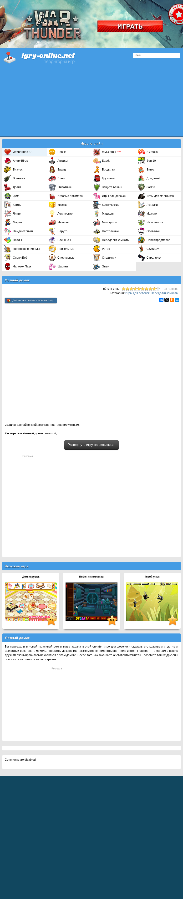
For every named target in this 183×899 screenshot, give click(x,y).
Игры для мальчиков (160, 196)
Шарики (62, 266)
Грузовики (109, 178)
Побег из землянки (91, 576)
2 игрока (152, 152)
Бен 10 (151, 160)
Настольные (110, 231)
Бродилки (108, 169)
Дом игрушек (31, 576)
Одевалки (153, 231)
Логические (65, 213)
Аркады (62, 160)
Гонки (61, 178)
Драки (17, 187)
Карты (17, 204)
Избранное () (22, 152)
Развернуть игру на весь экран (91, 445)
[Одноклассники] (172, 300)
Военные (19, 178)
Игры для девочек (114, 196)
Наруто (62, 231)
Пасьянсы (64, 240)
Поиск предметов (158, 240)
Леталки (152, 204)
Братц (61, 169)
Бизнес (18, 169)
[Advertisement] (91, 102)
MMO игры (111, 152)
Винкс (150, 169)
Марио (17, 222)
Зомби (151, 187)
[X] (166, 300)
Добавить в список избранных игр (32, 300)
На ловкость (155, 222)
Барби (106, 160)
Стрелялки (154, 257)
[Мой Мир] (177, 300)
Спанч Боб (20, 257)
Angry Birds (20, 160)
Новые (61, 152)
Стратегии (109, 257)
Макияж (152, 213)
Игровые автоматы (70, 196)
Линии (17, 213)
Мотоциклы (109, 222)
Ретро (106, 249)
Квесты (62, 204)
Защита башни (112, 187)
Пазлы (17, 240)
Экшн (105, 266)
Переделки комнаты (115, 240)
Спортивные (66, 257)
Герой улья (152, 576)
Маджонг (108, 213)
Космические (110, 204)
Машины (63, 222)
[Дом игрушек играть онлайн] (31, 601)
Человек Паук (22, 266)
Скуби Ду (153, 249)
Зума (16, 196)
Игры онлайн (45, 57)
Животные (64, 187)
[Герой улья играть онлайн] (152, 601)
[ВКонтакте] (161, 300)
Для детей (154, 178)
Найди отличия (23, 231)
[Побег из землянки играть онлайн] (91, 601)
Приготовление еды (26, 249)
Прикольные (65, 249)
